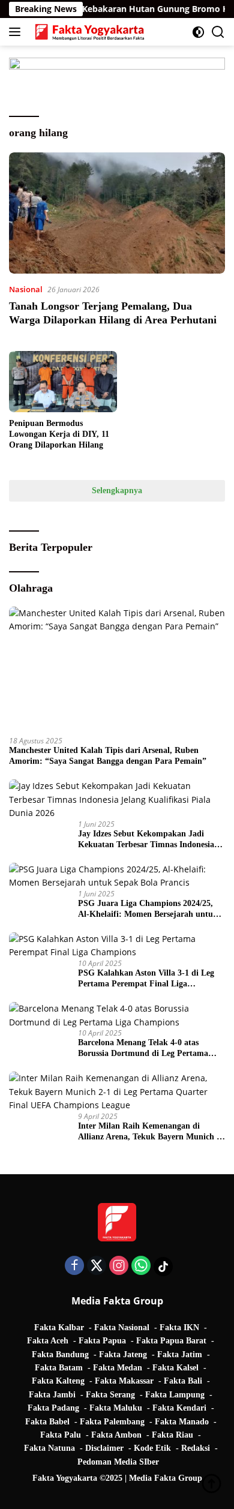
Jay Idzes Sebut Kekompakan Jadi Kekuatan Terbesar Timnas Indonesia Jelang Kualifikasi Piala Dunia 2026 (146, 839)
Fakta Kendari (179, 1407)
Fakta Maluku (115, 1407)
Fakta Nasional (121, 1327)
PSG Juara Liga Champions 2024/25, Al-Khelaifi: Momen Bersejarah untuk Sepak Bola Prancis (148, 909)
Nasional (26, 289)
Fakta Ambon (116, 1434)
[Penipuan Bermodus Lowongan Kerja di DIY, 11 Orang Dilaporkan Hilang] (63, 381)
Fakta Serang (110, 1394)
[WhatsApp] (141, 1266)
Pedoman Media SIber (118, 1461)
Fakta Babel (47, 1421)
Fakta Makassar (124, 1380)
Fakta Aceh (47, 1340)
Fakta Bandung (60, 1354)
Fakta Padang (53, 1407)
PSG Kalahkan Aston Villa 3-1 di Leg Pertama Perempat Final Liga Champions (146, 978)
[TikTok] (163, 1266)
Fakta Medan (117, 1367)
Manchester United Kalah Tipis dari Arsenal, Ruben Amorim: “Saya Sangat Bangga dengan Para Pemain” (107, 756)
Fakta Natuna (49, 1448)
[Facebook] (74, 1266)
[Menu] (17, 32)
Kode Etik (152, 1448)
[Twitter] (96, 1266)
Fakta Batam (59, 1367)
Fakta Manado (182, 1421)
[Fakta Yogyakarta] (88, 32)
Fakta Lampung (175, 1394)
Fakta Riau (172, 1434)
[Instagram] (118, 1266)
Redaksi (195, 1448)
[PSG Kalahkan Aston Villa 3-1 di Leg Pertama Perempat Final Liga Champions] (117, 945)
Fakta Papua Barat (171, 1340)
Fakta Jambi (52, 1394)
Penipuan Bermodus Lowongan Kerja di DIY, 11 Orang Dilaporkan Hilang (59, 434)
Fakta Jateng (123, 1354)
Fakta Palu (60, 1434)
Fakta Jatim (179, 1354)
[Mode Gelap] (198, 32)
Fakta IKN (179, 1327)
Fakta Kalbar (59, 1327)
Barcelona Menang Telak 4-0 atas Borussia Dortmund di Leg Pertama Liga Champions (143, 1048)
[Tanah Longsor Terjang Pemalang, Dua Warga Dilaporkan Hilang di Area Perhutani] (117, 213)
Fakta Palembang (112, 1421)
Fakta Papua (102, 1340)
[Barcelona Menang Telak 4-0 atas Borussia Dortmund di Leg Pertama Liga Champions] (117, 1015)
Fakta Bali (183, 1380)
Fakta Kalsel (175, 1367)
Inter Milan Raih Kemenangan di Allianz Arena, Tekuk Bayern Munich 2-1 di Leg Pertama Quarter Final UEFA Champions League (151, 1131)
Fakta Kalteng (58, 1380)
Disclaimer (104, 1448)
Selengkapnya (117, 490)
